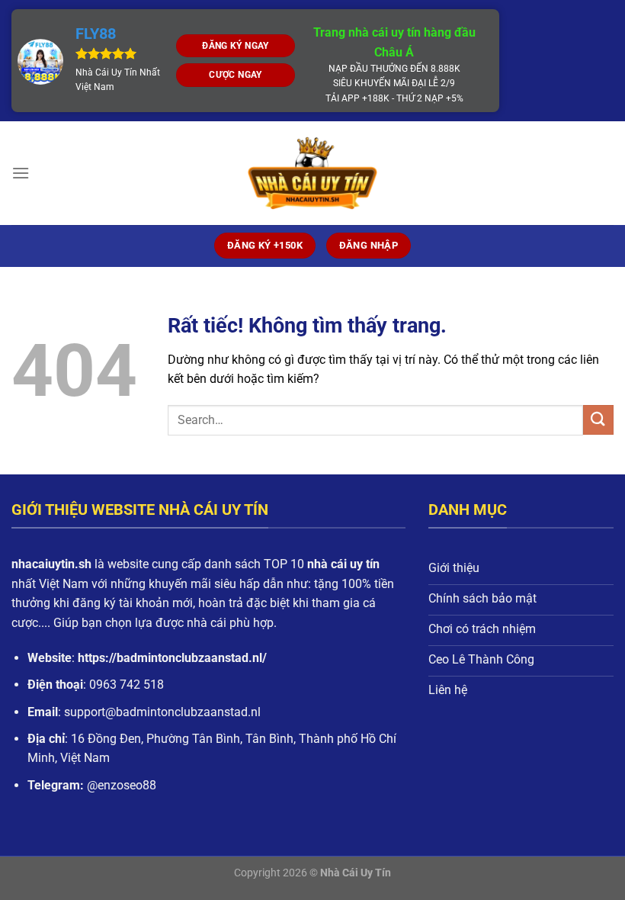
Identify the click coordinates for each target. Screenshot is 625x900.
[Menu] (20, 172)
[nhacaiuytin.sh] (312, 173)
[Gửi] (598, 420)
